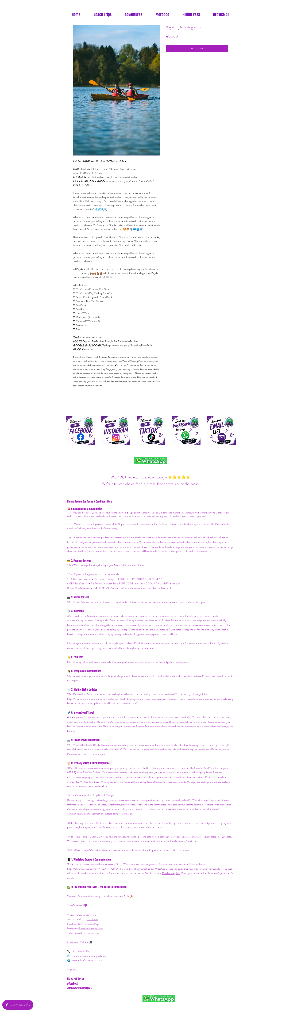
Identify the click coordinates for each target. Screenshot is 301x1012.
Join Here (91, 915)
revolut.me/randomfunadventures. (129, 588)
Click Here (92, 919)
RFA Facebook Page (88, 924)
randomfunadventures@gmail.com (180, 841)
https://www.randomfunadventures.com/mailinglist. (92, 699)
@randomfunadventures (90, 928)
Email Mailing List (171, 873)
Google (161, 477)
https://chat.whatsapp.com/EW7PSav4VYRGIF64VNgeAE (97, 869)
